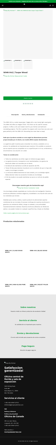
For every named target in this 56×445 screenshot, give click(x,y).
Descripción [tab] (15, 114)
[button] (2, 5)
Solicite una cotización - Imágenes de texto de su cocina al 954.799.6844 (28, 1)
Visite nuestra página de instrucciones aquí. (16, 213)
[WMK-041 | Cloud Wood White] (15, 236)
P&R (5, 409)
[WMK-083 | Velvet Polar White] (40, 270)
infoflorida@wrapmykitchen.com (13, 405)
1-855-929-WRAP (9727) (11, 402)
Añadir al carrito (28, 98)
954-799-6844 (8, 393)
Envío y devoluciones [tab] (28, 114)
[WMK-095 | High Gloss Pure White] (15, 270)
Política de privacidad (11, 414)
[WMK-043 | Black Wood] (40, 236)
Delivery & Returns (10, 411)
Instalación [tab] (41, 114)
